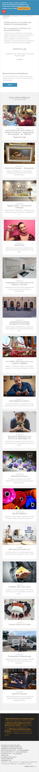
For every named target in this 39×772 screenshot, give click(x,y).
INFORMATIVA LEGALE (25, 763)
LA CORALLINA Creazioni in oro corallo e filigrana (19, 362)
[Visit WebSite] (19, 61)
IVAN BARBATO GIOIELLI (19, 401)
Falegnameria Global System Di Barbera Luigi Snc (19, 284)
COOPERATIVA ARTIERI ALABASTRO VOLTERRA (19, 323)
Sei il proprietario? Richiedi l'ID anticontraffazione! (17, 29)
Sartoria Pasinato (19, 694)
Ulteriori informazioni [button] (24, 8)
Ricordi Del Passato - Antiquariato (19, 168)
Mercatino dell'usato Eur (19, 549)
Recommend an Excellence (15, 73)
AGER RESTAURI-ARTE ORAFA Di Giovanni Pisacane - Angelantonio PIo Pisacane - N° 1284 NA (19, 132)
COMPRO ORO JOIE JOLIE (19, 587)
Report (10, 85)
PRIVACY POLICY (14, 762)
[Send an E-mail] (18, 61)
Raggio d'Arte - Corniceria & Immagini (19, 207)
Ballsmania (19, 245)
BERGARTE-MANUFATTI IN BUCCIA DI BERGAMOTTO (19, 438)
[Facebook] (21, 61)
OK (4, 11)
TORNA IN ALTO (29, 766)
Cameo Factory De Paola (19, 624)
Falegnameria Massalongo (19, 656)
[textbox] (19, 137)
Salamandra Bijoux (19, 476)
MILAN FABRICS (20, 514)
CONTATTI (4, 762)
